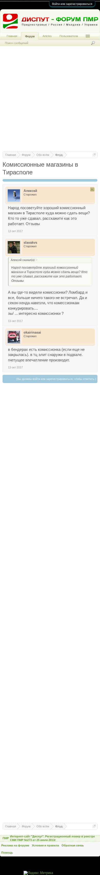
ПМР (6, 838)
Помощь (7, 852)
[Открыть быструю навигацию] (94, 154)
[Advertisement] (50, 101)
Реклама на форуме (15, 845)
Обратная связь (73, 845)
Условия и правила (45, 845)
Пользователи (68, 36)
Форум (30, 36)
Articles (47, 36)
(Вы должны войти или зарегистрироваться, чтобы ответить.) (56, 378)
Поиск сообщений (16, 43)
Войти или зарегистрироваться (72, 3)
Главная (12, 36)
